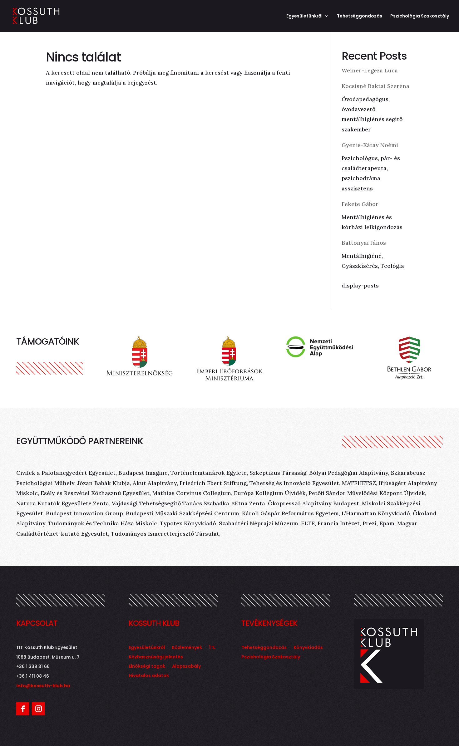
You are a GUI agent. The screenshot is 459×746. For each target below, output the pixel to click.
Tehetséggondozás (359, 16)
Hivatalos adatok (149, 676)
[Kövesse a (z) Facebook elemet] (22, 708)
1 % (212, 647)
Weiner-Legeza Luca (370, 70)
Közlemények (187, 647)
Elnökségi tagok (147, 666)
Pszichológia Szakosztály (419, 16)
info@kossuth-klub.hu (43, 686)
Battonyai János (364, 242)
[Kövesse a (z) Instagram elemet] (38, 708)
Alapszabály (186, 666)
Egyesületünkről (304, 16)
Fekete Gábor (360, 204)
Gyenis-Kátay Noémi (370, 145)
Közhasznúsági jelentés (156, 657)
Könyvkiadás (308, 647)
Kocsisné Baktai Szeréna (375, 86)
